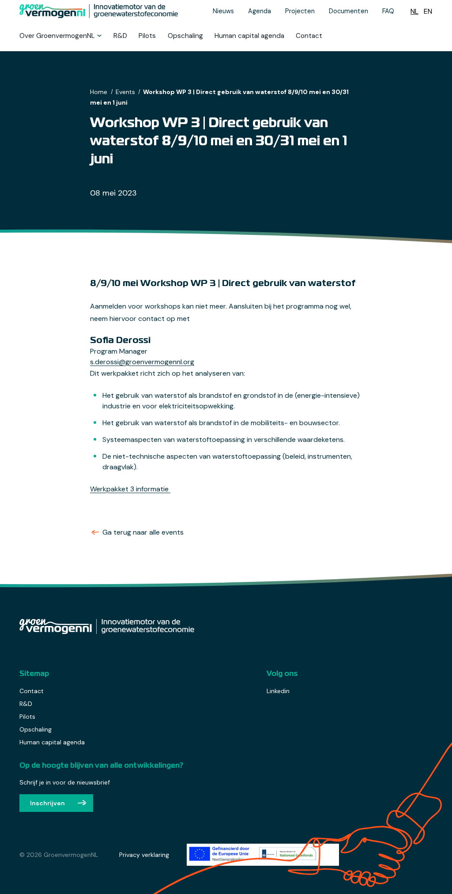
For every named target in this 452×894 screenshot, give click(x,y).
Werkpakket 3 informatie (130, 489)
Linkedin (278, 691)
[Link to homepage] (102, 11)
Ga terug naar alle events (143, 532)
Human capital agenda (249, 36)
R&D (120, 36)
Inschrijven (47, 803)
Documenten (348, 11)
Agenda (259, 11)
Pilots (147, 36)
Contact (309, 36)
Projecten (300, 11)
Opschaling (185, 36)
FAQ (388, 11)
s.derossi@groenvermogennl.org (142, 361)
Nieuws (223, 11)
